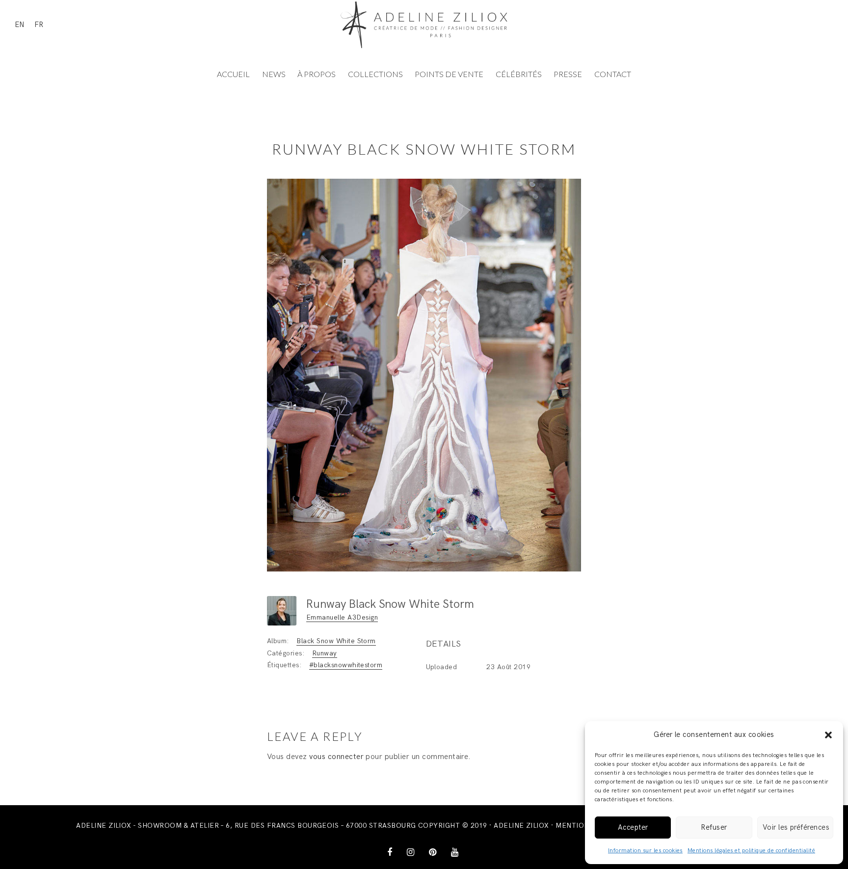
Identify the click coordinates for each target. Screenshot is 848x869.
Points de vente (449, 74)
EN (20, 24)
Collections (375, 74)
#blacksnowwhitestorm (346, 665)
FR (38, 24)
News (274, 74)
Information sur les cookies (645, 850)
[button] (828, 735)
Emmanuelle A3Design (342, 617)
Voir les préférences (796, 827)
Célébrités (519, 74)
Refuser (714, 827)
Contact (612, 74)
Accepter (633, 827)
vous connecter (336, 756)
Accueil (233, 74)
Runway (324, 653)
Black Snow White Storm (336, 641)
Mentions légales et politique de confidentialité (751, 850)
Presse (568, 74)
